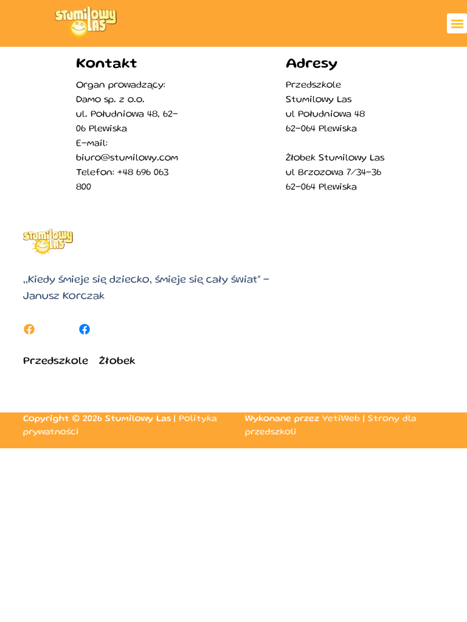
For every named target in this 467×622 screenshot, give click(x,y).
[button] (457, 23)
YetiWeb (341, 419)
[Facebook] (29, 329)
